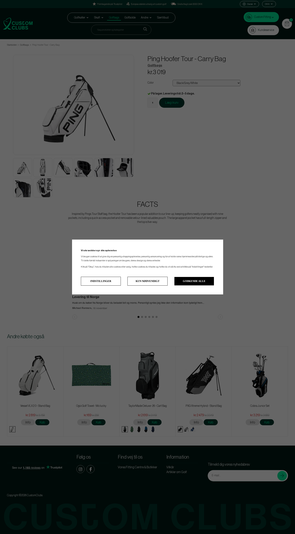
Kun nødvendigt (148, 281)
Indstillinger (100, 281)
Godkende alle (194, 281)
